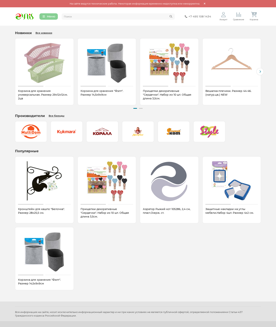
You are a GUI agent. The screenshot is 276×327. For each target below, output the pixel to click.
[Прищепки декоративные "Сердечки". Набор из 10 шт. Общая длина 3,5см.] (169, 62)
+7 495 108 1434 (200, 16)
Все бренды (56, 115)
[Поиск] (171, 17)
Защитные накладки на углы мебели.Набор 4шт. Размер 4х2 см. (229, 210)
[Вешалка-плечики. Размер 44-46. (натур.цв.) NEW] (231, 62)
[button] (16, 71)
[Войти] (223, 14)
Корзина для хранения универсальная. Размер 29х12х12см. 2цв (43, 94)
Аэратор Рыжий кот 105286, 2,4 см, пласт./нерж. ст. (166, 210)
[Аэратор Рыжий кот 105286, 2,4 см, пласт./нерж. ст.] (169, 180)
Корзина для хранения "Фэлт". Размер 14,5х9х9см (102, 92)
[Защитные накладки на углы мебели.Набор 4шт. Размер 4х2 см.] (231, 180)
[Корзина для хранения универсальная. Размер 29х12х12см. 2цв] (44, 62)
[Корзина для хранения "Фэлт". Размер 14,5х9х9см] (107, 62)
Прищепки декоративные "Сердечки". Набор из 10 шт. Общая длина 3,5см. (167, 94)
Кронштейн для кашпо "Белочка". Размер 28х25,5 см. (41, 210)
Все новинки (43, 33)
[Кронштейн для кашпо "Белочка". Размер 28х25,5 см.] (44, 180)
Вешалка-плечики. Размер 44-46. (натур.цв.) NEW (228, 92)
